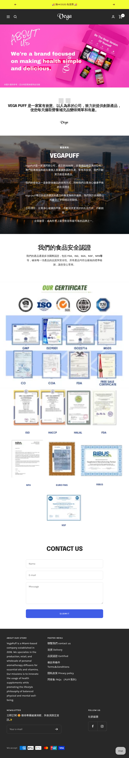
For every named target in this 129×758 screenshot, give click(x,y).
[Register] (56, 729)
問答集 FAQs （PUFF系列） (63, 679)
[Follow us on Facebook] (92, 726)
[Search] (15, 16)
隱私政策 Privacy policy (61, 673)
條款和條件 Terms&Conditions (58, 664)
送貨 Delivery (55, 649)
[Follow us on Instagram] (102, 726)
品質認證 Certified (58, 656)
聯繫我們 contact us (59, 643)
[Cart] (120, 16)
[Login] (113, 16)
